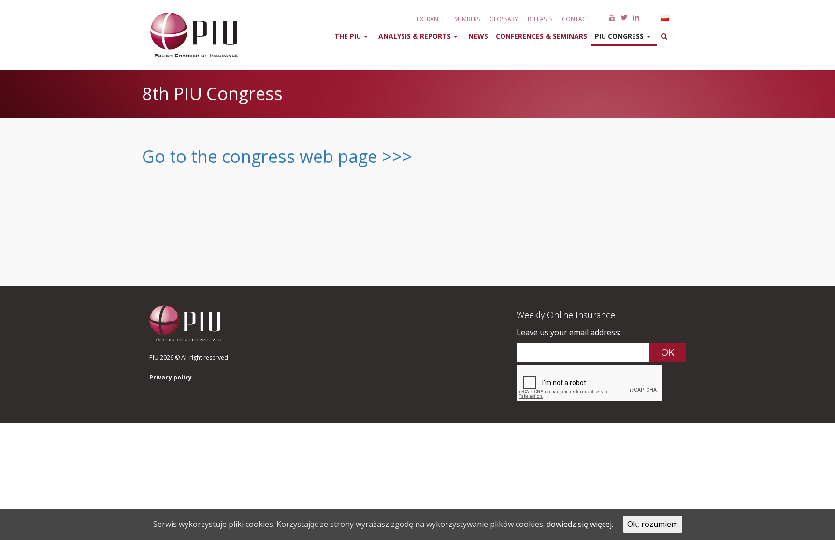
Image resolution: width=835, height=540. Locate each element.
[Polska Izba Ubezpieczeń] (188, 35)
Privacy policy (170, 377)
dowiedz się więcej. (580, 524)
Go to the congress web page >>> (277, 156)
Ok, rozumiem (652, 524)
